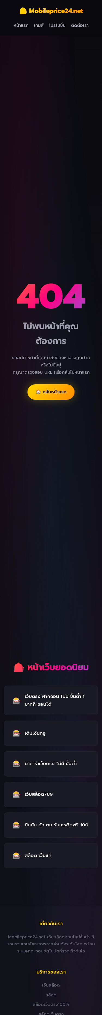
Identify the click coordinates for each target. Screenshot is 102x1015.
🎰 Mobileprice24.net (51, 11)
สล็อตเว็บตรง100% (51, 1004)
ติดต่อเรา (80, 25)
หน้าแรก (21, 25)
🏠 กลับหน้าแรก (51, 392)
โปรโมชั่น (57, 25)
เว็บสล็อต (51, 985)
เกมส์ (39, 25)
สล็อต (51, 995)
